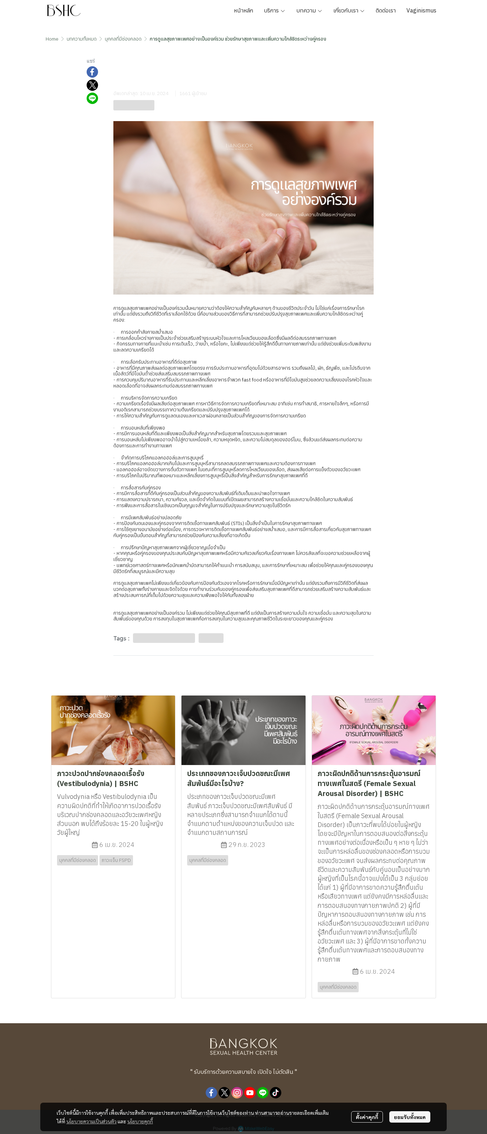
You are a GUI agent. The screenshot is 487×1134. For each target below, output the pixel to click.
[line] (262, 1092)
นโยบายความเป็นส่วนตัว (91, 1121)
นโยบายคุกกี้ (140, 1121)
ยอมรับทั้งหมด (410, 1117)
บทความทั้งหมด (82, 39)
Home (52, 39)
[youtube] (250, 1092)
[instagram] (237, 1092)
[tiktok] (275, 1092)
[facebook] (211, 1092)
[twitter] (224, 1092)
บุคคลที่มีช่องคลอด (123, 39)
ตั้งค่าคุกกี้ (367, 1117)
